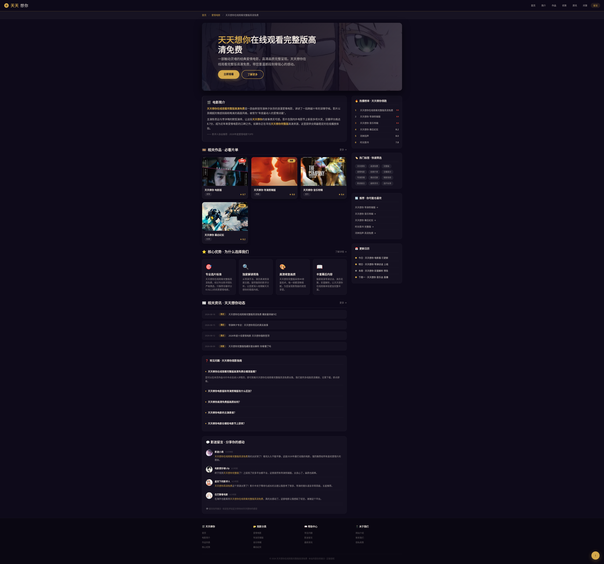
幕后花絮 (374, 177)
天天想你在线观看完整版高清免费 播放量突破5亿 (253, 314)
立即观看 (229, 74)
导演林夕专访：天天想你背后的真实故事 (248, 324)
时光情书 (364, 142)
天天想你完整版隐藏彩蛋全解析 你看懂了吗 (250, 346)
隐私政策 (360, 542)
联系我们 (360, 537)
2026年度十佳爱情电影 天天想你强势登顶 (249, 335)
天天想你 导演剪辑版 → (366, 207)
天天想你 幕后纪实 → (365, 220)
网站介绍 (360, 532)
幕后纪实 (257, 547)
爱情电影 (216, 15)
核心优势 (206, 547)
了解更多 (253, 74)
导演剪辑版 (258, 537)
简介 (543, 5)
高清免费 (374, 166)
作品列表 (206, 542)
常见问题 (308, 532)
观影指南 (387, 177)
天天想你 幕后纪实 (369, 129)
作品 (554, 5)
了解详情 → (341, 251)
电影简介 (206, 537)
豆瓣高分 (387, 172)
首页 (533, 5)
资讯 (575, 5)
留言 (595, 5)
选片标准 (387, 183)
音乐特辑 (257, 542)
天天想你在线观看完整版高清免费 (376, 110)
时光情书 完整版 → (364, 226)
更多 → (343, 149)
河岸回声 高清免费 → (365, 232)
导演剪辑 (361, 177)
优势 (564, 5)
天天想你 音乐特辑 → (365, 213)
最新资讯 (374, 183)
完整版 (386, 166)
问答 (585, 5)
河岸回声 (364, 135)
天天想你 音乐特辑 (369, 122)
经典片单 (374, 172)
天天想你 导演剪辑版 (370, 116)
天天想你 (361, 166)
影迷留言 (361, 183)
